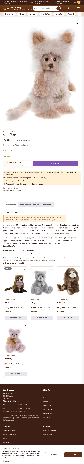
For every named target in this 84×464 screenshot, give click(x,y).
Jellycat (21, 14)
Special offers (45, 14)
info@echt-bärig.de (49, 434)
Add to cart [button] (42, 317)
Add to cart (55, 163)
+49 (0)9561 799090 (50, 430)
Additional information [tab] (29, 205)
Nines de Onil (47, 413)
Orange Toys (59, 14)
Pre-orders (32, 14)
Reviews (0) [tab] (48, 205)
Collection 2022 (15, 190)
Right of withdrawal (9, 434)
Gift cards (46, 417)
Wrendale (71, 14)
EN (79, 2)
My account (7, 442)
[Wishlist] (63, 8)
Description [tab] (11, 205)
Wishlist (5, 438)
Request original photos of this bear (18, 172)
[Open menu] (78, 8)
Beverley (8, 359)
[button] (77, 24)
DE (75, 2)
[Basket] (73, 8)
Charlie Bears (9, 14)
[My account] (68, 8)
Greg (33, 303)
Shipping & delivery (9, 430)
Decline (54, 455)
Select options (16, 317)
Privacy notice (6, 461)
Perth (7, 303)
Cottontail (61, 303)
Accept (73, 455)
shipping (27, 140)
